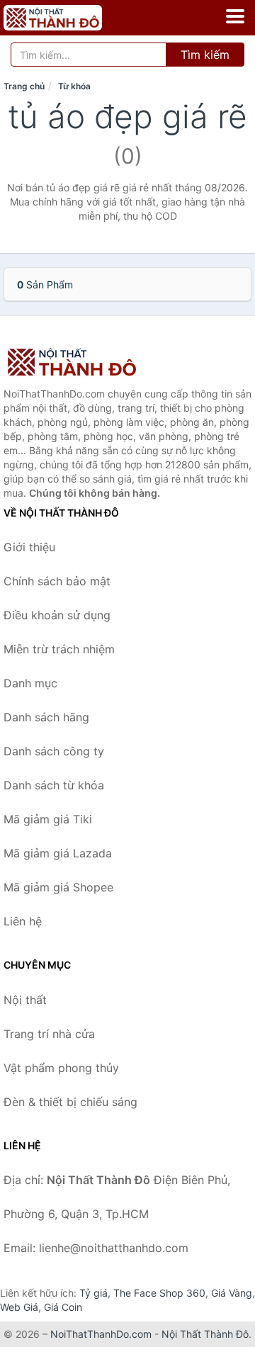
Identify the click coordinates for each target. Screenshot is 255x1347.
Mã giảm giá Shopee (58, 887)
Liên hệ (23, 921)
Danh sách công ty (54, 751)
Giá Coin (63, 1307)
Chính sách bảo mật (57, 581)
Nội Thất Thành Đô (205, 1334)
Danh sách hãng (46, 717)
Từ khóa (74, 86)
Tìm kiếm (205, 54)
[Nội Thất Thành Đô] (74, 362)
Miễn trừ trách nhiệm (59, 649)
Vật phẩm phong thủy (61, 1068)
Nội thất (25, 1000)
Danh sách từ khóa (54, 785)
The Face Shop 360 (159, 1293)
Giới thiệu (29, 547)
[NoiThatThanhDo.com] (72, 18)
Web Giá (19, 1307)
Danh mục (30, 683)
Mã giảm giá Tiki (48, 819)
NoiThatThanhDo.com (101, 1334)
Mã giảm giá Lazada (58, 853)
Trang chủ (24, 86)
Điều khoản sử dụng (57, 615)
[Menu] (235, 16)
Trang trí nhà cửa (49, 1034)
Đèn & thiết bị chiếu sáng (70, 1102)
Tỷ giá (93, 1293)
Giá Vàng (231, 1293)
